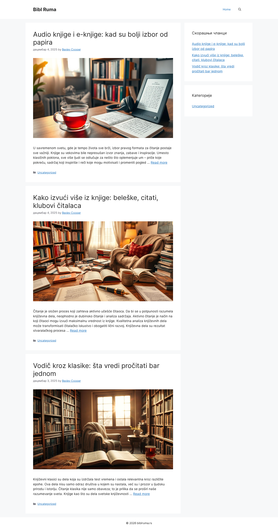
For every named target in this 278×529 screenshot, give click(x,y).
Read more (159, 162)
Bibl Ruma (44, 9)
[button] (240, 9)
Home (227, 9)
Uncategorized (46, 172)
